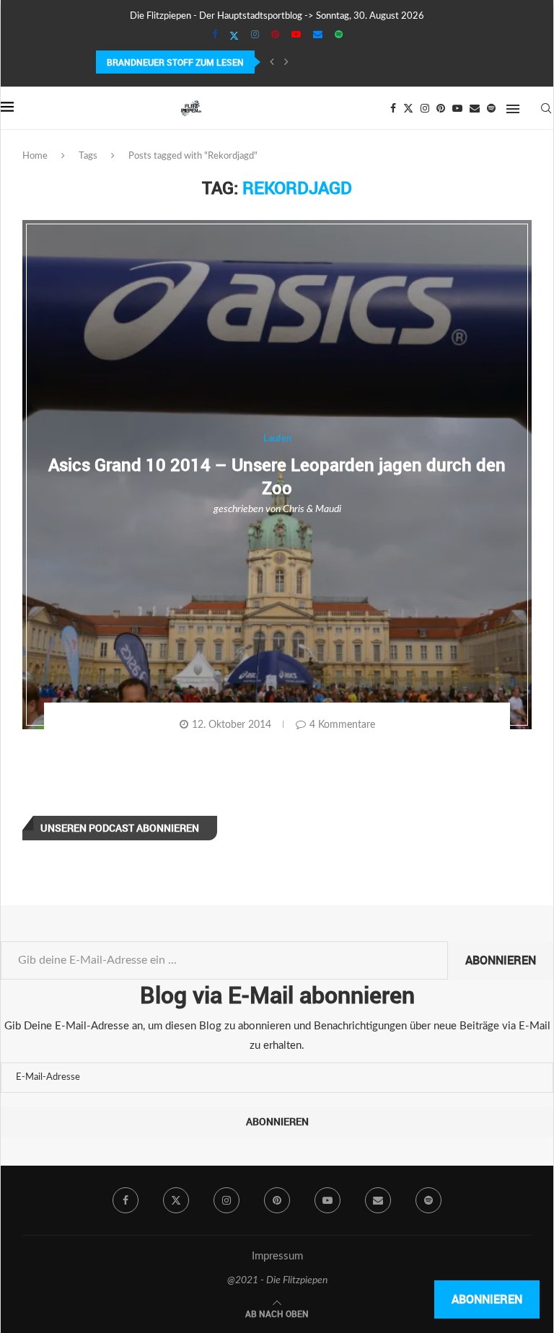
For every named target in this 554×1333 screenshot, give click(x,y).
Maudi (328, 509)
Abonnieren (500, 960)
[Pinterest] (275, 35)
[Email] (317, 35)
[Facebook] (214, 35)
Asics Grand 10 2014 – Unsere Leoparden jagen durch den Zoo (277, 475)
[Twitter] (234, 36)
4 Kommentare (342, 725)
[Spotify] (339, 35)
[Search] (546, 108)
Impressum (277, 1256)
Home (35, 156)
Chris (293, 509)
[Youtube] (296, 35)
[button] (272, 62)
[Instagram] (255, 35)
